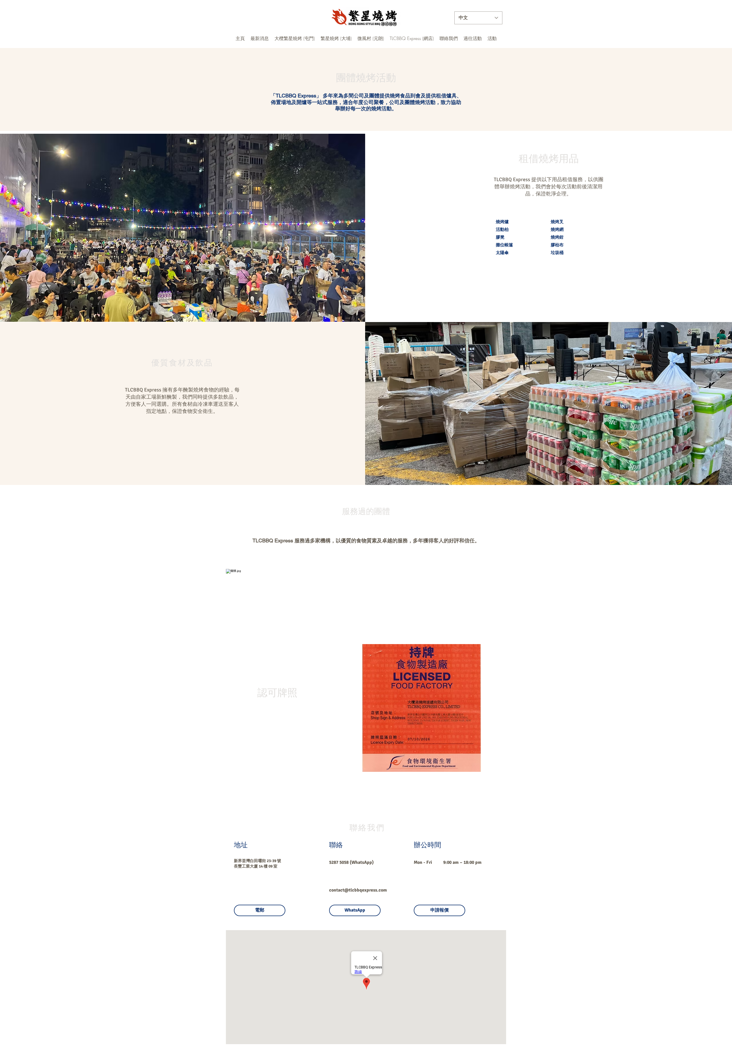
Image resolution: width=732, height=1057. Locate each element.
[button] (260, 38)
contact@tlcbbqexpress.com (358, 890)
